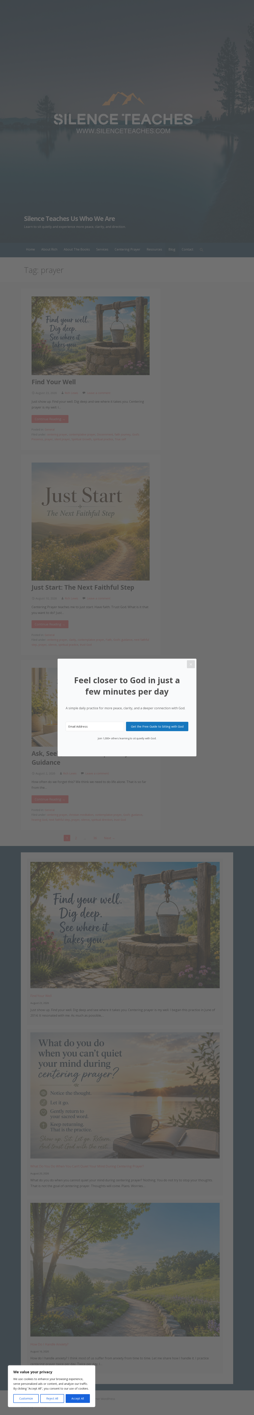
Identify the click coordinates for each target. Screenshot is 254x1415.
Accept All (77, 1398)
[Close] (191, 664)
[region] (51, 1386)
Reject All (52, 1398)
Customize (26, 1398)
